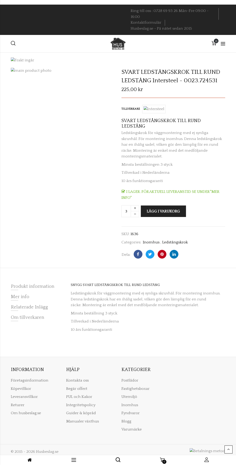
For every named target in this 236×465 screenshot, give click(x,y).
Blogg (126, 421)
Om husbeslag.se (26, 413)
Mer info (20, 296)
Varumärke (131, 429)
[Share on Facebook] (138, 254)
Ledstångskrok (175, 242)
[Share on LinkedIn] (174, 254)
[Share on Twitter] (150, 254)
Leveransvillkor (24, 397)
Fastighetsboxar (135, 389)
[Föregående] (209, 71)
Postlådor (129, 380)
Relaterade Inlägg (29, 307)
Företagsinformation (29, 380)
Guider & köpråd (81, 413)
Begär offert (76, 389)
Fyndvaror (130, 413)
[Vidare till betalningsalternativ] (225, 71)
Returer (17, 405)
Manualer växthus (82, 421)
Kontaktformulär (146, 22)
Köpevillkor (21, 389)
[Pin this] (162, 254)
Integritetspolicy (80, 405)
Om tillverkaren (27, 317)
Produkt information (32, 286)
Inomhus (151, 242)
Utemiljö (129, 397)
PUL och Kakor (79, 397)
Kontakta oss (77, 380)
